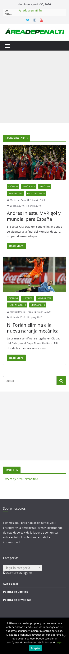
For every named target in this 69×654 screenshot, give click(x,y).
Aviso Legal (10, 583)
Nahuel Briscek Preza (21, 311)
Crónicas (13, 186)
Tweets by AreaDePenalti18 (20, 479)
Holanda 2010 (33, 205)
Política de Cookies (15, 592)
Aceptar (35, 648)
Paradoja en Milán (30, 10)
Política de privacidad (17, 600)
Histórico (45, 186)
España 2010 (29, 186)
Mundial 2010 (15, 193)
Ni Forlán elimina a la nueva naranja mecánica (32, 328)
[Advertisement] (34, 86)
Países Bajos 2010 (36, 193)
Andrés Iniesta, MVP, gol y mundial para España (34, 216)
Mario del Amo (18, 200)
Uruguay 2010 (38, 305)
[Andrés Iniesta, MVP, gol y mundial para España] (34, 162)
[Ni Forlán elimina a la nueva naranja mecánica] (34, 274)
